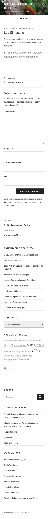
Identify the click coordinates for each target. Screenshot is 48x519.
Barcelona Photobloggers (15, 459)
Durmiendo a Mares (12, 476)
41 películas (16, 260)
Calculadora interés (12, 254)
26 (12, 345)
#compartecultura (22, 351)
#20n (35, 350)
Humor (11, 82)
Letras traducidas (11, 492)
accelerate (20, 340)
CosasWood (9, 470)
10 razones (9, 340)
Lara (6, 280)
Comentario (10, 111)
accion (29, 340)
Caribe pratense (31, 254)
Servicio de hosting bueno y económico (21, 498)
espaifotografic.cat (12, 487)
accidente (8, 351)
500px (31, 345)
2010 (41, 345)
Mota (30, 28)
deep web (8, 265)
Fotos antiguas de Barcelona (23, 280)
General (12, 78)
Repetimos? (9, 437)
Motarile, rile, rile (19, 6)
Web (6, 176)
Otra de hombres (29, 296)
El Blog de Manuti (11, 481)
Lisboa (18, 291)
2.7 (37, 345)
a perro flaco (26, 355)
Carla (6, 307)
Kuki (6, 260)
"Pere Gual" (24, 359)
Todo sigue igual (22, 274)
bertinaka (8, 291)
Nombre (8, 148)
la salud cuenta (10, 431)
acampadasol (20, 345)
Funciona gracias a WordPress (17, 512)
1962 (11, 355)
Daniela (7, 285)
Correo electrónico (13, 162)
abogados (37, 340)
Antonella (8, 274)
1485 (17, 355)
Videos (19, 82)
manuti (7, 302)
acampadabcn (11, 359)
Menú (25, 18)
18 (5, 345)
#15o (8, 345)
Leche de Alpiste (11, 296)
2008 (6, 355)
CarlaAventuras (11, 464)
